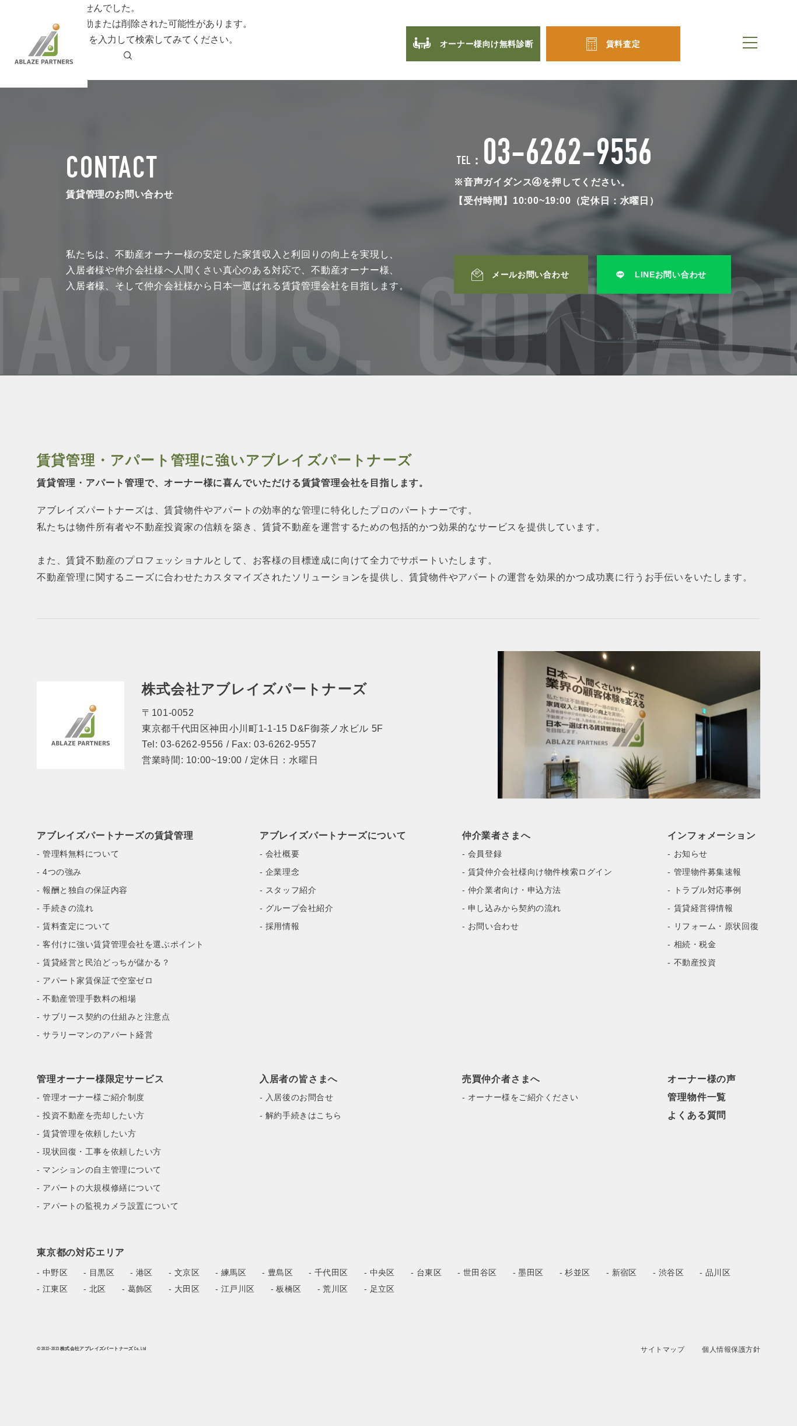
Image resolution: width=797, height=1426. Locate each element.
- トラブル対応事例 (704, 890)
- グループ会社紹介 (297, 908)
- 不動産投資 (691, 962)
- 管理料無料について (78, 853)
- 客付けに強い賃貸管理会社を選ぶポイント (120, 944)
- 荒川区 (332, 1288)
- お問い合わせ (490, 926)
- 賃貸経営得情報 (700, 908)
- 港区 (141, 1272)
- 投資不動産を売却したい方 (91, 1115)
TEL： (554, 162)
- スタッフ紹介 (288, 890)
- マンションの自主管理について (99, 1169)
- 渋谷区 (668, 1272)
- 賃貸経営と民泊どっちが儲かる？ (103, 962)
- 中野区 (52, 1272)
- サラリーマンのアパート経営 (95, 1034)
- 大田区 (184, 1288)
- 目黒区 (98, 1272)
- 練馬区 (230, 1272)
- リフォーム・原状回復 (712, 926)
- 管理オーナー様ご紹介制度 (91, 1097)
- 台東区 (426, 1272)
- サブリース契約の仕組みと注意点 (103, 1016)
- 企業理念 (279, 872)
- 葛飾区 (137, 1288)
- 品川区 (715, 1272)
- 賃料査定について (74, 926)
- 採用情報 (279, 926)
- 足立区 (379, 1288)
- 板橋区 (286, 1288)
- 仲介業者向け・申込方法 (511, 890)
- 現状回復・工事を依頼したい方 (99, 1151)
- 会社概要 (279, 853)
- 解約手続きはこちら (301, 1115)
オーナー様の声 (701, 1079)
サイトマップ (662, 1349)
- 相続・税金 (691, 944)
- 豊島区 (277, 1272)
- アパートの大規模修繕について (99, 1187)
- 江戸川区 (235, 1288)
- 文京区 (184, 1272)
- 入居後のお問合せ (297, 1097)
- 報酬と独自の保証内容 (82, 890)
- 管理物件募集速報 (704, 872)
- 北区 (94, 1288)
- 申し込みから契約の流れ (511, 908)
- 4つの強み (59, 872)
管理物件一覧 (696, 1097)
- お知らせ (687, 853)
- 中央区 (379, 1272)
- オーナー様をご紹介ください (520, 1097)
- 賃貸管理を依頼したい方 (86, 1133)
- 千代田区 (328, 1272)
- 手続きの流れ (65, 908)
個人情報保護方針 (731, 1349)
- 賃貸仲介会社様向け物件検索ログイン (537, 872)
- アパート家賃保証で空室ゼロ (95, 980)
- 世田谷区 (477, 1272)
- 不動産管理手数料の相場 (86, 998)
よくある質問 (696, 1115)
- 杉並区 (575, 1272)
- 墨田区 (528, 1272)
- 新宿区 (621, 1272)
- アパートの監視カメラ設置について (108, 1206)
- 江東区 (52, 1288)
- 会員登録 (482, 853)
